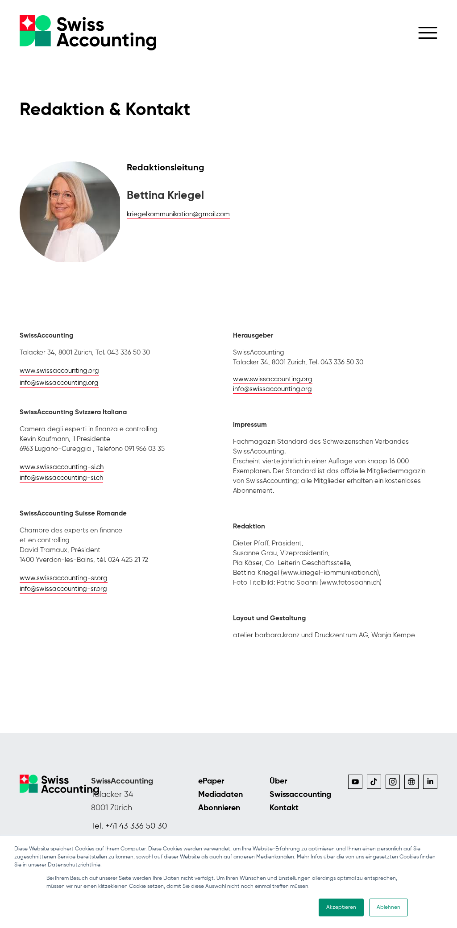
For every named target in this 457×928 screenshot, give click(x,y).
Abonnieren (219, 808)
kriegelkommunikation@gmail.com (178, 214)
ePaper (211, 781)
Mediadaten (220, 795)
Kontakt (284, 808)
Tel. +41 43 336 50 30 (129, 826)
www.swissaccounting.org (59, 370)
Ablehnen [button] (388, 907)
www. (62, 467)
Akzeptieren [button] (341, 907)
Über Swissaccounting (300, 788)
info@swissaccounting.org (59, 382)
